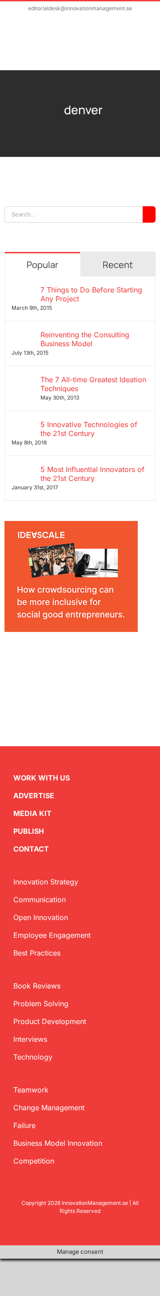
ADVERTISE (33, 795)
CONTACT (31, 848)
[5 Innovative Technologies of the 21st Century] (23, 425)
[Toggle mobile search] (127, 47)
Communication (39, 899)
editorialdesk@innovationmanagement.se (80, 8)
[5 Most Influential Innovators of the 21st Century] (23, 470)
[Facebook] (22, 656)
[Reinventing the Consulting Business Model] (23, 335)
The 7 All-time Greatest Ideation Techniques (93, 384)
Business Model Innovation (57, 1143)
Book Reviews (36, 985)
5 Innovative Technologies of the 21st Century (88, 429)
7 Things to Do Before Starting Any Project (91, 294)
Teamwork (30, 1089)
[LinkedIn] (36, 656)
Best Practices (36, 952)
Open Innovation (40, 917)
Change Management (48, 1107)
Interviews (30, 1039)
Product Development (49, 1021)
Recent (118, 265)
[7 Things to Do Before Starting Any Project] (23, 290)
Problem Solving (40, 1003)
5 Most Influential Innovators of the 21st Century (92, 474)
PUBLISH (28, 831)
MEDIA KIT (32, 813)
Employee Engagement (52, 935)
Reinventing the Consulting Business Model (84, 339)
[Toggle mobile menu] (143, 47)
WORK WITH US (41, 777)
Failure (24, 1125)
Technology (32, 1056)
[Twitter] (8, 656)
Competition (33, 1160)
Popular (42, 265)
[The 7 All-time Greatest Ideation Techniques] (23, 380)
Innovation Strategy (45, 881)
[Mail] (50, 656)
